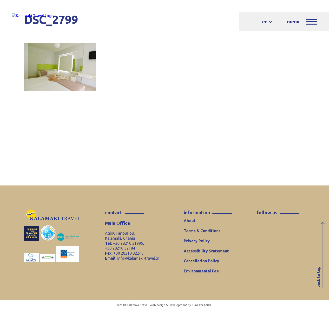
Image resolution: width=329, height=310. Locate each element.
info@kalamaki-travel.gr (138, 258)
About (190, 220)
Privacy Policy (197, 241)
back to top (318, 277)
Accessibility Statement (206, 251)
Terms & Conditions (202, 231)
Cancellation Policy (201, 261)
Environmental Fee (201, 271)
